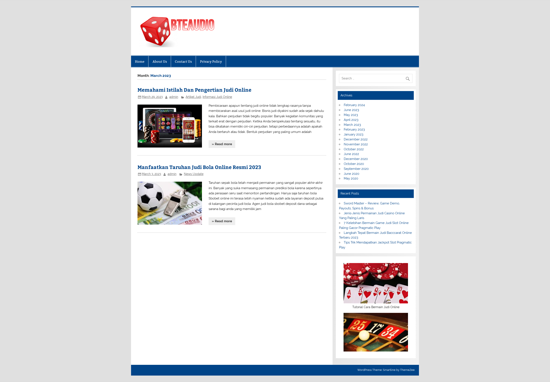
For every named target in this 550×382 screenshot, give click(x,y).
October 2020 (354, 164)
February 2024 (354, 105)
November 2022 (356, 144)
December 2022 (356, 139)
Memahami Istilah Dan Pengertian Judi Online (194, 89)
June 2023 (351, 110)
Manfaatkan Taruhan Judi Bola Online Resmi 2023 (199, 167)
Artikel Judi (193, 97)
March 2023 (352, 125)
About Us (160, 61)
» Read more (222, 144)
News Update (193, 174)
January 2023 (353, 134)
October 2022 (354, 149)
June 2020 (351, 174)
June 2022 (351, 154)
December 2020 (356, 159)
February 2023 (354, 129)
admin (173, 97)
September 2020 (356, 169)
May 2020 (351, 178)
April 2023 (351, 120)
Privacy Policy (211, 61)
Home (139, 61)
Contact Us (183, 61)
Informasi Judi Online (217, 97)
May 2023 (351, 115)
